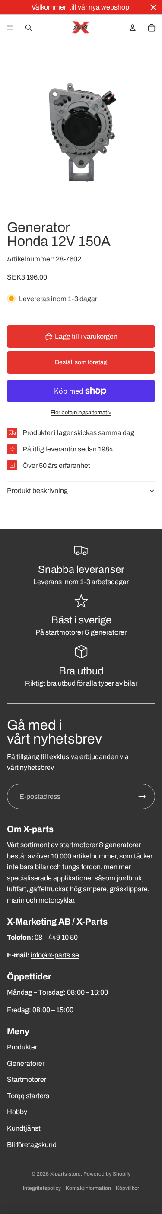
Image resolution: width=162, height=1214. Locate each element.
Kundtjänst (24, 1128)
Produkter (22, 1047)
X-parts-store (65, 1174)
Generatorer (25, 1063)
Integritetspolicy (42, 1188)
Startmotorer (26, 1079)
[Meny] (10, 28)
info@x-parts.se (55, 955)
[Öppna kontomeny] (132, 27)
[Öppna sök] (28, 27)
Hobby (17, 1111)
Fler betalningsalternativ (81, 412)
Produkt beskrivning (37, 490)
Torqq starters (28, 1096)
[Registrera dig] (142, 797)
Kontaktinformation (88, 1188)
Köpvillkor (127, 1188)
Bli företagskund (32, 1144)
